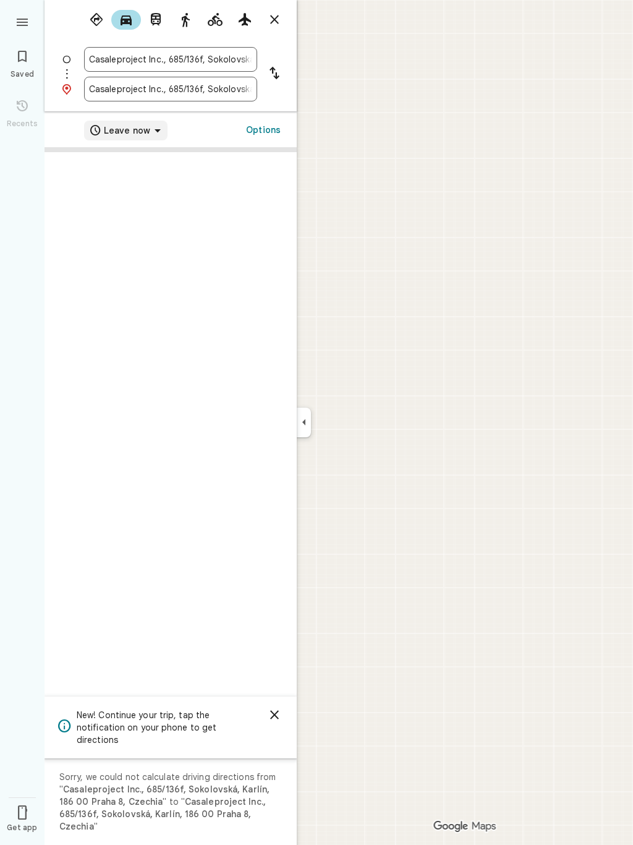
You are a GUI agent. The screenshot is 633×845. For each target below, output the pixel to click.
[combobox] (170, 59)
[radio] (96, 19)
